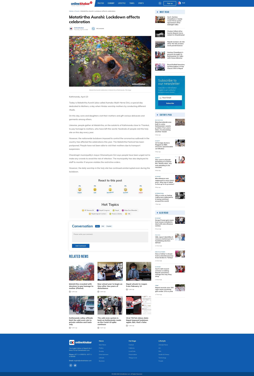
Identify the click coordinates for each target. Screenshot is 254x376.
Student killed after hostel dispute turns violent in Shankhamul (175, 33)
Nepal (117, 210)
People (161, 361)
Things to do (133, 358)
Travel (132, 3)
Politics (101, 3)
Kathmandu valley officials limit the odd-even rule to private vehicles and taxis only (81, 321)
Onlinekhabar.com (84, 350)
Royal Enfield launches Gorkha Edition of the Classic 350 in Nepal (176, 66)
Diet (160, 351)
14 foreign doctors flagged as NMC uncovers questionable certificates (164, 146)
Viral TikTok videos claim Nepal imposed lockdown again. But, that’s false (137, 320)
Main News (102, 345)
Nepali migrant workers (98, 214)
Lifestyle (122, 3)
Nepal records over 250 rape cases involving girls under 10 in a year (164, 289)
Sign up (170, 3)
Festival (131, 345)
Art (160, 348)
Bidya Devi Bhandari (130, 210)
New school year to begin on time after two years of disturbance (110, 286)
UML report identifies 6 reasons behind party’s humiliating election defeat (164, 240)
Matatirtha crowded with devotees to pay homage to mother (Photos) (81, 286)
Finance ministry (117, 214)
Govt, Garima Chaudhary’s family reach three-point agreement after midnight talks (174, 21)
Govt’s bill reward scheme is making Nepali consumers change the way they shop (163, 272)
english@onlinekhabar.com (82, 361)
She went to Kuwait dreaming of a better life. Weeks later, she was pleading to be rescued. (163, 163)
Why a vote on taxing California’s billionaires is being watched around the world (164, 198)
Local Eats (132, 351)
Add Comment (80, 246)
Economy (111, 3)
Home (71, 11)
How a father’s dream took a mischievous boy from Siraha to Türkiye (164, 256)
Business (102, 361)
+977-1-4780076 (80, 354)
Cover (77, 11)
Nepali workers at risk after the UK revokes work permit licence (176, 43)
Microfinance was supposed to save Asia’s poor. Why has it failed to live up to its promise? (164, 181)
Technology (162, 358)
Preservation (133, 354)
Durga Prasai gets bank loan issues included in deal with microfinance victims (164, 223)
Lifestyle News (163, 345)
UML (129, 214)
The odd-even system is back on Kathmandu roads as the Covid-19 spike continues (109, 321)
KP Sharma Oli (89, 210)
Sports (141, 3)
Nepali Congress (104, 210)
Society (101, 351)
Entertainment (103, 354)
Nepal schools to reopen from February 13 (136, 285)
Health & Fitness (164, 354)
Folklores (132, 348)
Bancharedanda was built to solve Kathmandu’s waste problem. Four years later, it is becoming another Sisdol (163, 127)
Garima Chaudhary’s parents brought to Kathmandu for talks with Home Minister (175, 55)
